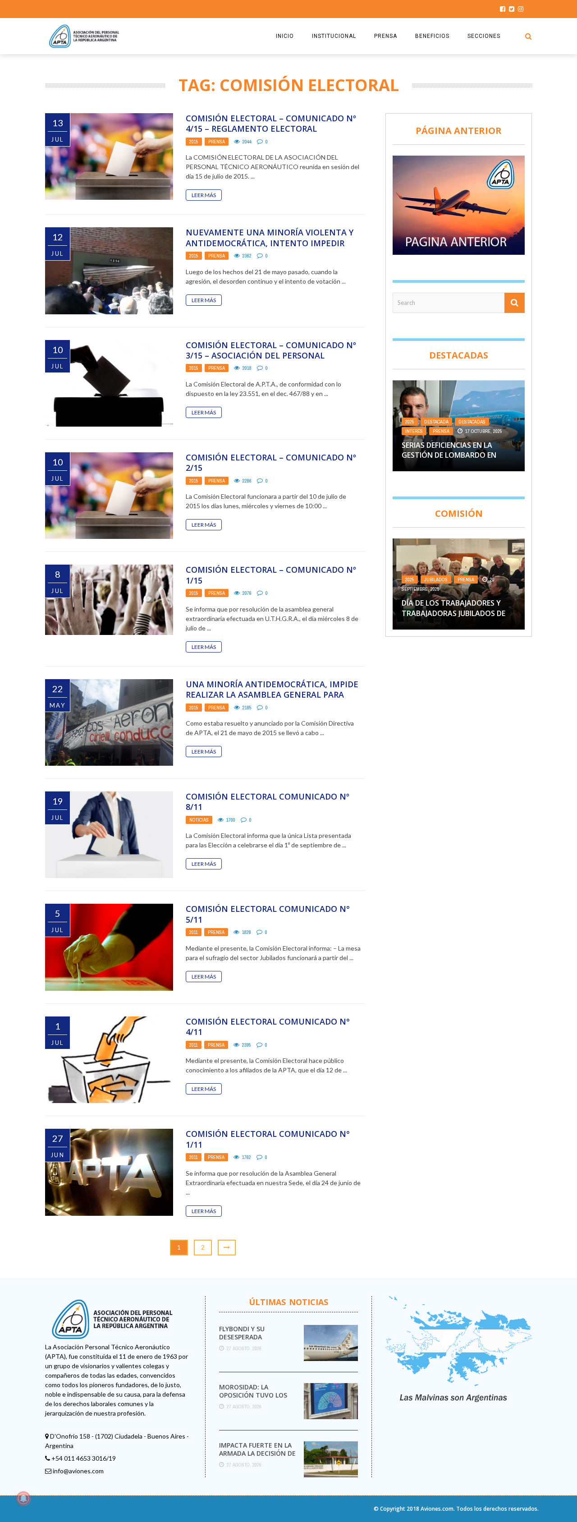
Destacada (436, 421)
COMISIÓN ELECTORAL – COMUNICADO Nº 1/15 (271, 574)
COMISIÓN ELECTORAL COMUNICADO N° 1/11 (268, 1139)
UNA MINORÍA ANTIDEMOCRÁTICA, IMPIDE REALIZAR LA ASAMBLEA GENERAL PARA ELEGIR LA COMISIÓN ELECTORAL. (272, 695)
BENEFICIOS (432, 36)
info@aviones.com (78, 1471)
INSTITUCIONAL (334, 36)
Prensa (216, 141)
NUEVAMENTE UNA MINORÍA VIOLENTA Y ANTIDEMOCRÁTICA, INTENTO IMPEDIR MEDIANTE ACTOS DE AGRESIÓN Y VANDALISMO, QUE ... (269, 248)
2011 (193, 932)
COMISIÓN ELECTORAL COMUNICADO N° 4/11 (268, 1026)
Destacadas (471, 421)
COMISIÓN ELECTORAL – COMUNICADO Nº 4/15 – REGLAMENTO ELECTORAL (271, 123)
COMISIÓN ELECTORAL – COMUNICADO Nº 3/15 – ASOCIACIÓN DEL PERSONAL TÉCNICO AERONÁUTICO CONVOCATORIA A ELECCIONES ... (273, 361)
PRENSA (385, 36)
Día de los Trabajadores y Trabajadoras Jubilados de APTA (453, 613)
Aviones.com (437, 1509)
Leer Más (204, 195)
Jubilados (436, 579)
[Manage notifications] (23, 1498)
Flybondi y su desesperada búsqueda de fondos (255, 1336)
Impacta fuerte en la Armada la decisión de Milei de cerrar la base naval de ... (258, 1457)
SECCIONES (483, 36)
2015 (193, 141)
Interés (414, 431)
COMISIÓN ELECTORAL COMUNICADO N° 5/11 (268, 913)
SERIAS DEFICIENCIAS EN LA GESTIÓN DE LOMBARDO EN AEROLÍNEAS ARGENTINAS (449, 455)
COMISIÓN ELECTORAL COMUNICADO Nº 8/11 (267, 801)
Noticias (199, 820)
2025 (409, 421)
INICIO (285, 36)
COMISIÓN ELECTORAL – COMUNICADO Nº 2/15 (271, 462)
